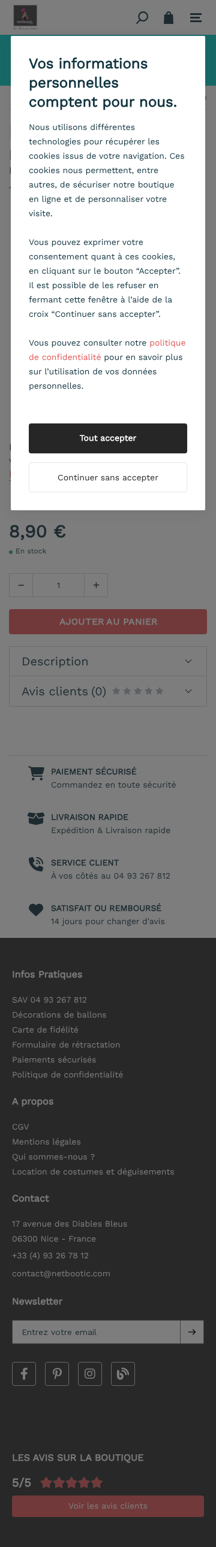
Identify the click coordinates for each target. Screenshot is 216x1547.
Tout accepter (108, 438)
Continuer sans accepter (108, 478)
